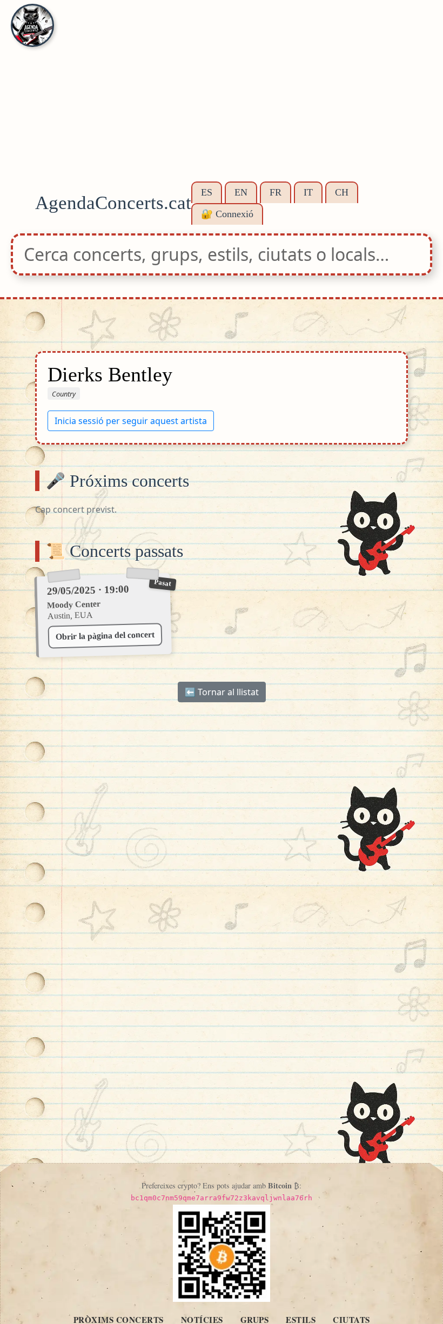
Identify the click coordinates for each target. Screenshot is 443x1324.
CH (341, 192)
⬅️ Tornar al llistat (222, 692)
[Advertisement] (221, 97)
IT (308, 192)
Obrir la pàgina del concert (104, 636)
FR (275, 192)
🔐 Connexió (227, 214)
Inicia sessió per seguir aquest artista (131, 421)
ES (206, 192)
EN (240, 192)
